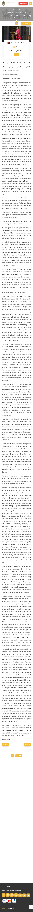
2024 (24, 12)
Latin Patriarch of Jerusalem (18, 10)
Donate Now (23, 3)
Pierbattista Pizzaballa (17, 43)
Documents (10, 12)
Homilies (18, 12)
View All (27, 23)
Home (6, 10)
